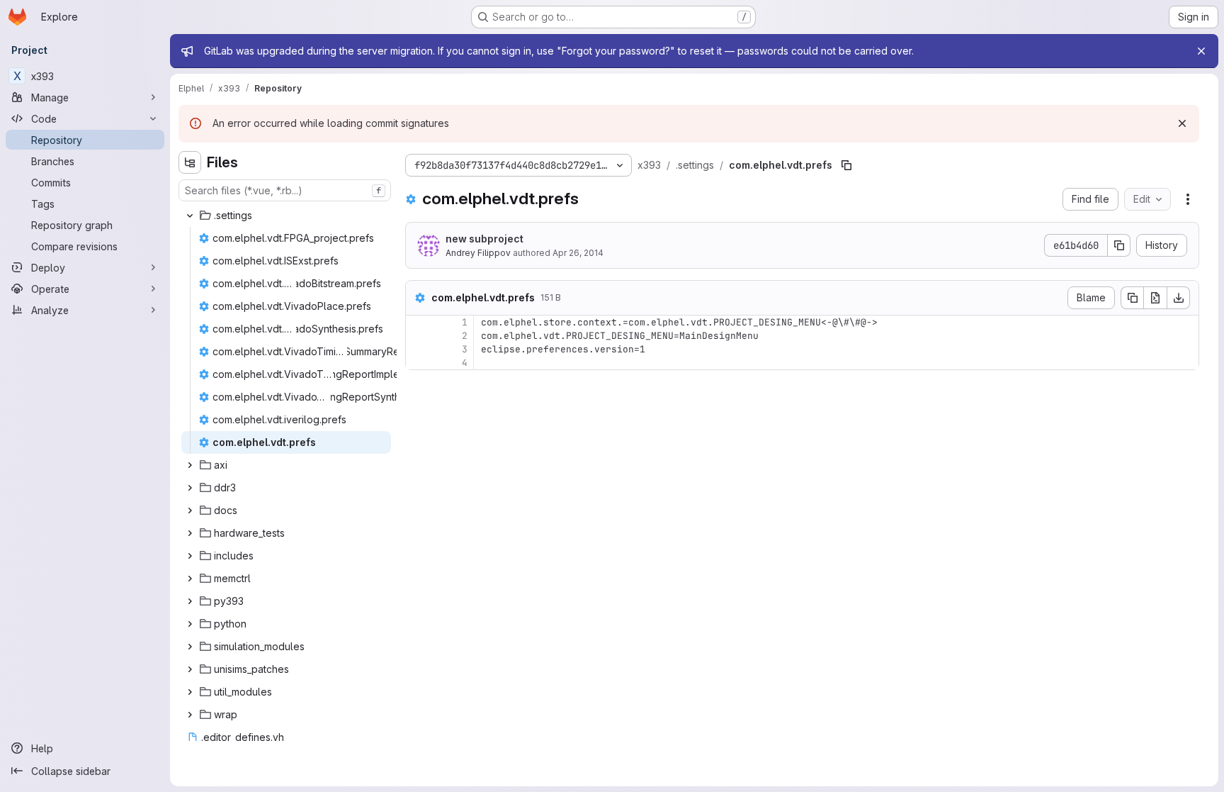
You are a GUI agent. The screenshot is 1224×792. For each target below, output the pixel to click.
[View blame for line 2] (418, 335)
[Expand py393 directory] (189, 601)
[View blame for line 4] (418, 362)
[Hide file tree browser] (189, 162)
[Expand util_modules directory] (189, 692)
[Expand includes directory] (189, 555)
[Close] (1201, 51)
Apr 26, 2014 (578, 252)
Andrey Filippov (478, 252)
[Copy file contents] (1132, 297)
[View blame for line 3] (418, 349)
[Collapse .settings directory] (189, 215)
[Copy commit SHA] (1119, 245)
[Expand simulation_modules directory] (189, 646)
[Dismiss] (1182, 123)
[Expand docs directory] (189, 510)
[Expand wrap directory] (189, 714)
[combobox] (284, 190)
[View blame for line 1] (418, 322)
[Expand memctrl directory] (189, 578)
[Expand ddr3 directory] (189, 487)
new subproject (484, 239)
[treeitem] (286, 215)
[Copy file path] (846, 165)
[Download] (1178, 297)
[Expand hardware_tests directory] (189, 533)
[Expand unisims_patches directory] (189, 669)
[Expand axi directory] (189, 465)
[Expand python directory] (189, 623)
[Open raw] (1155, 297)
